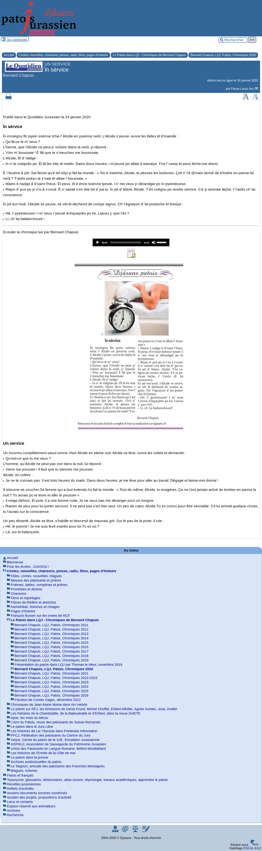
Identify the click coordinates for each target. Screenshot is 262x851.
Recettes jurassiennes (24, 784)
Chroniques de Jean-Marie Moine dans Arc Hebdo (49, 705)
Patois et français (20, 775)
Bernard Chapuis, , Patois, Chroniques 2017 (51, 651)
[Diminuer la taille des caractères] (255, 98)
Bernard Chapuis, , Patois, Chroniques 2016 (51, 647)
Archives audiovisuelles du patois (36, 762)
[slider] (162, 242)
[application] (131, 242)
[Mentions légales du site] (136, 831)
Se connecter (17, 40)
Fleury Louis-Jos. (242, 88)
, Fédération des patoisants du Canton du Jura (50, 735)
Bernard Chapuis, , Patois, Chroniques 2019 (51, 660)
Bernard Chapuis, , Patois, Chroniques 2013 (51, 634)
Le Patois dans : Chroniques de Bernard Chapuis (149, 55)
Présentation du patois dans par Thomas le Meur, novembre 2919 (68, 665)
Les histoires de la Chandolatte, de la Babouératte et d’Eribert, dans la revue (75, 713)
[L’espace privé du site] (146, 831)
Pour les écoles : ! (28, 567)
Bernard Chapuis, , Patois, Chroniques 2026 (51, 695)
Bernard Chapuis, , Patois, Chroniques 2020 (223, 55)
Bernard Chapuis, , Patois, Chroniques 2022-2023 (56, 678)
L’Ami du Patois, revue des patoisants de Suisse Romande (55, 722)
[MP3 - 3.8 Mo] (131, 257)
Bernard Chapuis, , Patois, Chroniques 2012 (51, 629)
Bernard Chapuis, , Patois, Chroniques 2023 (51, 682)
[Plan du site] (116, 831)
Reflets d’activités (20, 789)
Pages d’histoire (23, 611)
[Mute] (154, 242)
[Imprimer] (9, 98)
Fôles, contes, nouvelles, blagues (36, 576)
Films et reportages (25, 598)
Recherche (15, 815)
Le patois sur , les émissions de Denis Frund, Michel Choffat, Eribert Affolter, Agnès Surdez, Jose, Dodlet (94, 709)
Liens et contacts (20, 802)
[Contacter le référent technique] (126, 831)
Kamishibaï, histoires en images (35, 607)
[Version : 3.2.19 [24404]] (254, 844)
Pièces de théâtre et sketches (33, 602)
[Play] (98, 242)
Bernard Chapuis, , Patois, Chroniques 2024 (51, 687)
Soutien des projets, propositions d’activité (39, 797)
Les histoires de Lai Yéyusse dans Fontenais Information (54, 731)
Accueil (9, 55)
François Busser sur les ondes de (40, 616)
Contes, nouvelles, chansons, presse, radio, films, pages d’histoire (63, 55)
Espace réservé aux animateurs (31, 806)
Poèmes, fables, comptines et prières (39, 585)
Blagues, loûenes (24, 771)
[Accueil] (38, 34)
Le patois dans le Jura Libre (32, 727)
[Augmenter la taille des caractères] (245, 98)
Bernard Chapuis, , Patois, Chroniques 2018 (51, 656)
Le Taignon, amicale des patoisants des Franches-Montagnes (58, 766)
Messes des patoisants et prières (36, 580)
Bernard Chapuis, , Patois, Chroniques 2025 (51, 691)
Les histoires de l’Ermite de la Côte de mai (43, 753)
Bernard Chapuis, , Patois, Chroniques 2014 (51, 638)
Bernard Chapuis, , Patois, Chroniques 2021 (51, 673)
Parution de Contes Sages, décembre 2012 (48, 700)
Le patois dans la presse (29, 757)
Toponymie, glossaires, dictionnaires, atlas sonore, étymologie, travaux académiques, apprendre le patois (87, 780)
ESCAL (248, 848)
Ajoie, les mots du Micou (29, 718)
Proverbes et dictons (26, 589)
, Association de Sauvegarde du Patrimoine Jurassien (58, 744)
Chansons (18, 594)
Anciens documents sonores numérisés (37, 793)
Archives (13, 811)
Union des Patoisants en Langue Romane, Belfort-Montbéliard (58, 749)
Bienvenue (15, 562)
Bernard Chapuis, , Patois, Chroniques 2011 (51, 625)
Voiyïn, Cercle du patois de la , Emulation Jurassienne (55, 740)
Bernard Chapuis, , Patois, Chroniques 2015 (51, 643)
